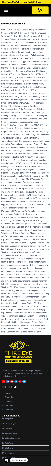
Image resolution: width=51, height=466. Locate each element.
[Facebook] (8, 381)
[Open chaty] (6, 460)
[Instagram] (3, 381)
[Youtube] (12, 381)
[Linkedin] (16, 381)
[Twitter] (24, 381)
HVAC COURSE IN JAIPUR (13, 23)
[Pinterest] (20, 381)
